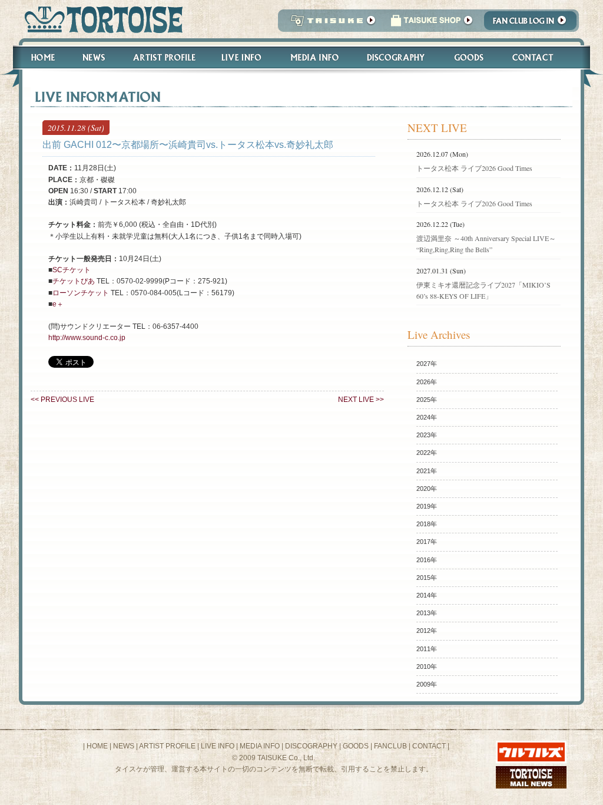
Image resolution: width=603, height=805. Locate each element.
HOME (97, 746)
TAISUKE (330, 23)
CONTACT (429, 746)
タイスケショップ (432, 23)
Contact (539, 57)
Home (37, 57)
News (93, 57)
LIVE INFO (217, 746)
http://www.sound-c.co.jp (86, 338)
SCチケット (71, 270)
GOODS (356, 746)
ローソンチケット (80, 293)
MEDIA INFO (260, 746)
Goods (470, 57)
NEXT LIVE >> (361, 399)
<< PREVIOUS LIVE (62, 399)
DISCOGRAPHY (311, 746)
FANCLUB (390, 746)
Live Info (242, 57)
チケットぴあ (73, 281)
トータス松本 (100, 19)
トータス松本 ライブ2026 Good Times (474, 168)
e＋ (58, 304)
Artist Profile (163, 57)
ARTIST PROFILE (167, 746)
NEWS (123, 746)
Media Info (314, 57)
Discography (396, 57)
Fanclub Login (533, 23)
